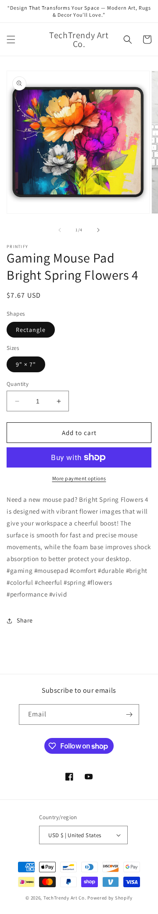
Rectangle (31, 330)
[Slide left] (59, 230)
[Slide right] (98, 230)
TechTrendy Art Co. (64, 898)
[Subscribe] (129, 714)
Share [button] (25, 620)
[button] (11, 39)
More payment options (79, 478)
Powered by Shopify (110, 898)
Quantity (18, 384)
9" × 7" (26, 364)
